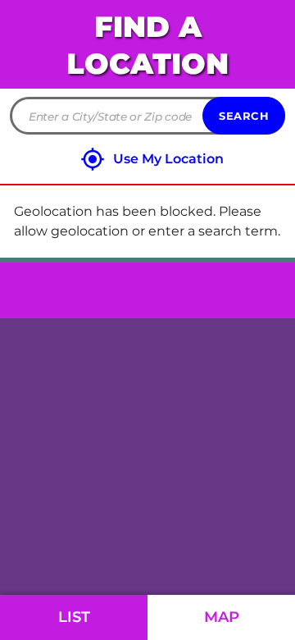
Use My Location (168, 159)
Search (244, 115)
